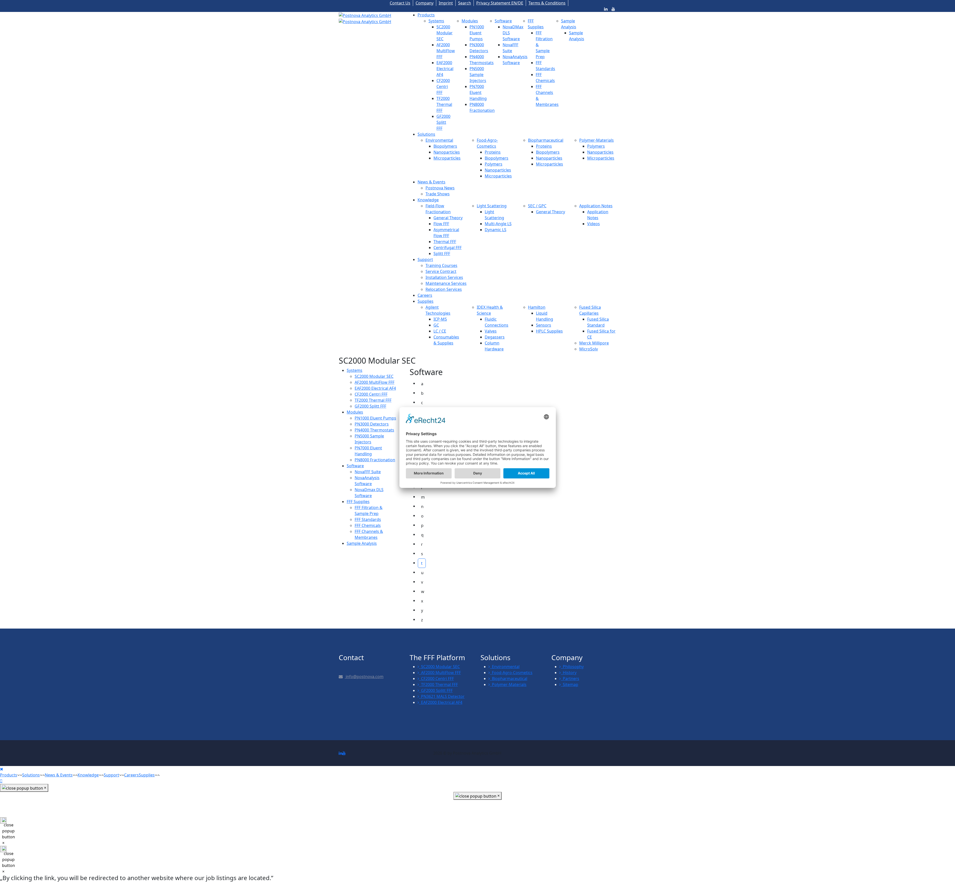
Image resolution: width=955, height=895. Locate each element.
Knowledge (428, 200)
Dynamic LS (495, 229)
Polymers (493, 164)
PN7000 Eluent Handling (478, 92)
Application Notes (596, 206)
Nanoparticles (446, 152)
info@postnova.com (364, 676)
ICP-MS (440, 319)
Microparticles (447, 158)
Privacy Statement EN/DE (499, 3)
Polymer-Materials (596, 140)
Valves (491, 331)
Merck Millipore (594, 343)
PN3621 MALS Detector (442, 696)
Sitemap (569, 684)
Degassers (495, 337)
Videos (593, 223)
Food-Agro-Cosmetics (511, 672)
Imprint (446, 3)
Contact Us (400, 3)
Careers (425, 295)
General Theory (448, 217)
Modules (470, 21)
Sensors (543, 325)
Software (503, 21)
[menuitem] (354, 370)
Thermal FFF (444, 241)
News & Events (431, 182)
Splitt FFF (441, 253)
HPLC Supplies (549, 331)
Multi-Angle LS (498, 223)
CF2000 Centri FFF (443, 86)
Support (425, 259)
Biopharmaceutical (545, 140)
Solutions (426, 134)
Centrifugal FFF (447, 247)
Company (424, 3)
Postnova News (440, 188)
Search (464, 3)
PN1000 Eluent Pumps (477, 33)
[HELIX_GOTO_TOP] (1, 781)
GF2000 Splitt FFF (443, 122)
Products (426, 15)
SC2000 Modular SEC (444, 33)
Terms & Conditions (547, 3)
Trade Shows (438, 194)
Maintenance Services (446, 283)
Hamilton (536, 307)
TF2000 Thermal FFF (444, 104)
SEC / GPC (537, 206)
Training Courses (441, 265)
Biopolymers (445, 146)
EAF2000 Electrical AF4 (444, 68)
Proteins (493, 152)
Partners (570, 678)
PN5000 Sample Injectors (478, 74)
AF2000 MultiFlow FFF (445, 50)
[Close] (1, 769)
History (568, 672)
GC (436, 325)
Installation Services (444, 277)
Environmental (439, 140)
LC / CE (439, 331)
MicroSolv (588, 349)
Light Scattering (492, 206)
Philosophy (572, 666)
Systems (436, 21)
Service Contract (441, 271)
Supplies (425, 301)
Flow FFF (441, 223)
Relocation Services (444, 289)
